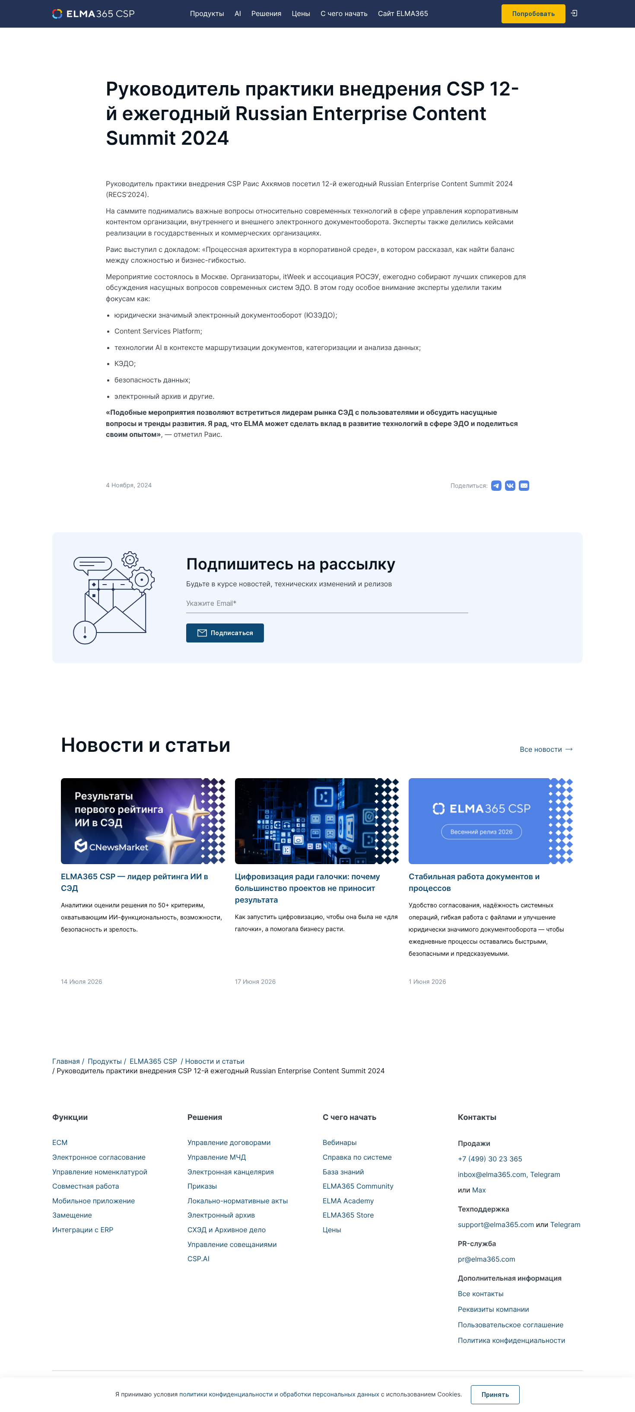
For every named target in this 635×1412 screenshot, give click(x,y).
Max (479, 1190)
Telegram (545, 1174)
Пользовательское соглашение (511, 1324)
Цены (301, 13)
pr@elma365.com (486, 1259)
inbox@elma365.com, (493, 1174)
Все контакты (481, 1293)
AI (238, 13)
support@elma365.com (496, 1224)
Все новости (541, 749)
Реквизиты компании (493, 1309)
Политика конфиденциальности (511, 1340)
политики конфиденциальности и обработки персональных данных (280, 1394)
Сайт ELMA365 (403, 13)
